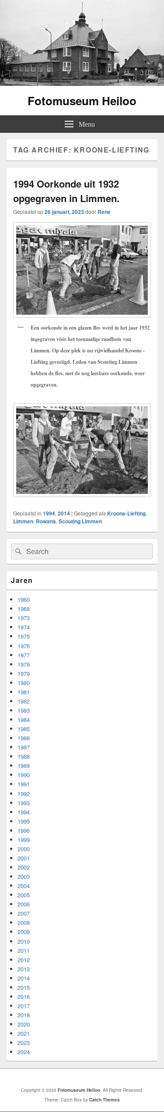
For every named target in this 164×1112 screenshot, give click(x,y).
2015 (23, 987)
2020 (23, 1024)
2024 (23, 1052)
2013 (23, 969)
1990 (23, 775)
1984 (23, 719)
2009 (23, 931)
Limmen (23, 521)
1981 (23, 692)
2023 (23, 1042)
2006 (23, 904)
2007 (23, 913)
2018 (23, 1015)
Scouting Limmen (80, 521)
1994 (49, 513)
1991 (23, 784)
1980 (23, 683)
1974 (23, 627)
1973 (23, 618)
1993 (23, 803)
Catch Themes (104, 1100)
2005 (23, 895)
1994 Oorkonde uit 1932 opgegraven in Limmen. (66, 191)
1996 (23, 830)
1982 (23, 701)
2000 (23, 849)
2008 (23, 922)
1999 (23, 839)
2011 (23, 950)
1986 (23, 738)
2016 (23, 996)
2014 (64, 513)
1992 (23, 793)
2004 (23, 885)
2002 (23, 867)
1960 (23, 599)
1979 (23, 673)
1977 (23, 655)
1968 (23, 608)
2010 (23, 941)
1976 (23, 646)
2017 (23, 1006)
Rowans (46, 521)
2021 (23, 1033)
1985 (23, 729)
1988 (23, 756)
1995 (23, 821)
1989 (23, 765)
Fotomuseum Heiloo (82, 100)
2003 (23, 876)
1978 (23, 664)
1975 (23, 636)
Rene (104, 212)
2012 (23, 960)
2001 (23, 858)
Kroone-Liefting (126, 513)
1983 (23, 710)
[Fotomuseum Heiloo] (82, 83)
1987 (23, 747)
